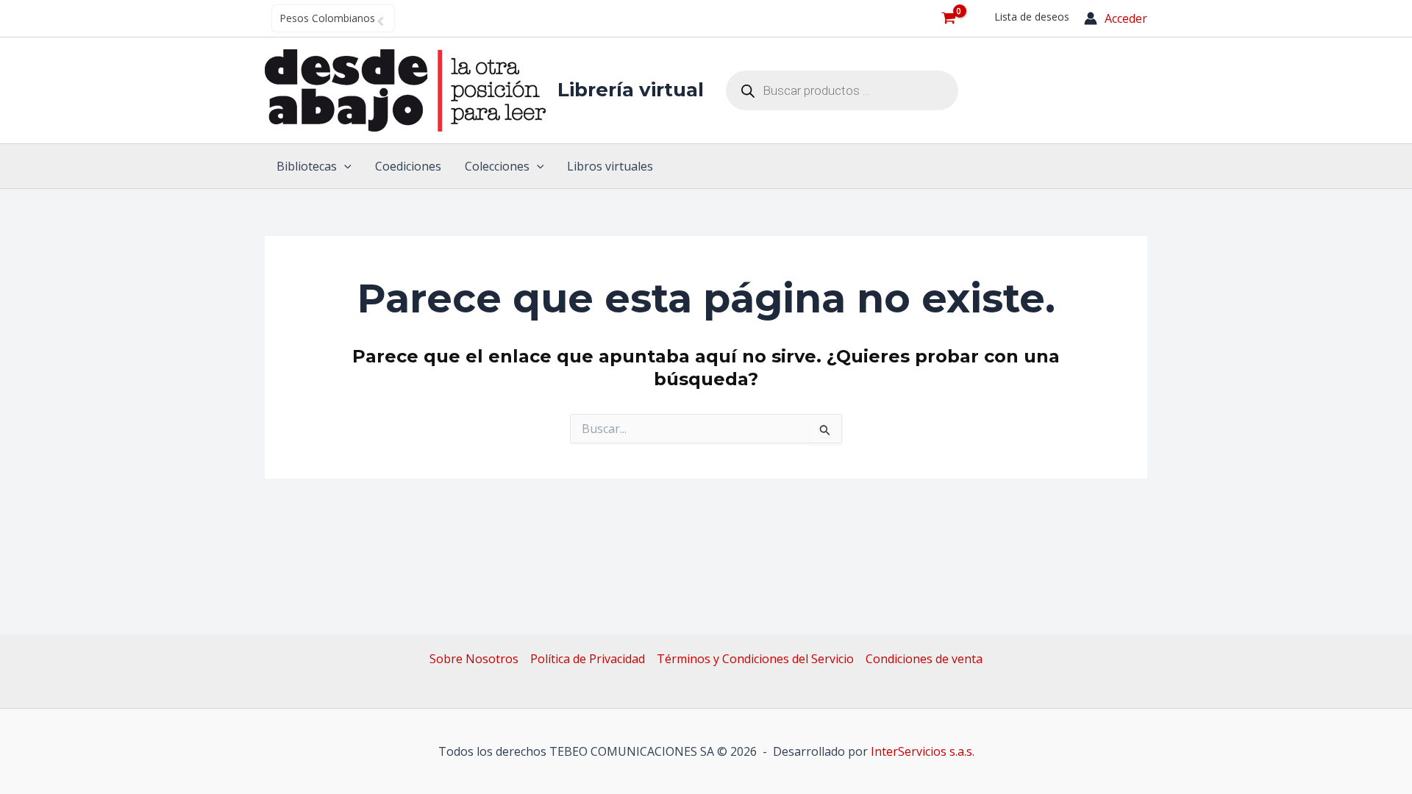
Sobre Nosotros (473, 659)
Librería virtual (630, 89)
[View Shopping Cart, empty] (948, 18)
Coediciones (408, 166)
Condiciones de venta (924, 659)
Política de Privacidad (587, 659)
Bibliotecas (307, 166)
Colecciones (497, 166)
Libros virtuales (610, 166)
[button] (344, 166)
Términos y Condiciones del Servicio (755, 659)
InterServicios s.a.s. (922, 751)
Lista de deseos (1031, 17)
